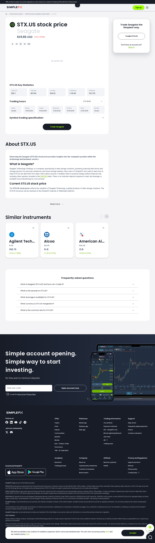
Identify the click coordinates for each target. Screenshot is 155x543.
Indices (57, 430)
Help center (132, 423)
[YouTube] (16, 422)
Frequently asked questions (138, 426)
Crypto (57, 423)
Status (130, 430)
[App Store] (15, 475)
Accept (132, 533)
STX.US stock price (42, 24)
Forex (56, 426)
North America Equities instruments (37, 14)
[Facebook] (6, 422)
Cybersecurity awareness (88, 466)
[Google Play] (36, 475)
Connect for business (86, 469)
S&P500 (43, 176)
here (108, 532)
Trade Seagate (57, 126)
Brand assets (83, 473)
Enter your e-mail (14, 388)
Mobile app (83, 423)
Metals (57, 440)
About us (82, 462)
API (105, 440)
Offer (57, 419)
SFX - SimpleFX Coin (110, 430)
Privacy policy (132, 469)
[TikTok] (20, 422)
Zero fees (107, 437)
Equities (57, 437)
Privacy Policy (31, 394)
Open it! (131, 47)
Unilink (106, 466)
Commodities (59, 433)
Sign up (138, 7)
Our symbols (108, 423)
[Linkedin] (11, 422)
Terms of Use (21, 394)
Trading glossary (60, 466)
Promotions (59, 447)
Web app (82, 430)
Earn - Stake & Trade (62, 444)
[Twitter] (6, 432)
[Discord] (11, 432)
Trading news (108, 444)
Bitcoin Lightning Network (112, 433)
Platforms (83, 419)
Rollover (130, 466)
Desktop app (83, 426)
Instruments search (16, 14)
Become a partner (110, 462)
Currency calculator (135, 433)
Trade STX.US (131, 36)
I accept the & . (23, 394)
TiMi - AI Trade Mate (61, 450)
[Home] (6, 14)
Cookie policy (133, 473)
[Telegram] (25, 422)
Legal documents (134, 462)
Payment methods (110, 426)
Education (58, 462)
